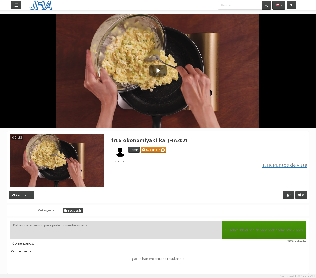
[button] (153, 150)
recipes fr (74, 210)
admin (134, 150)
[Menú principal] (16, 5)
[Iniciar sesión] (291, 5)
